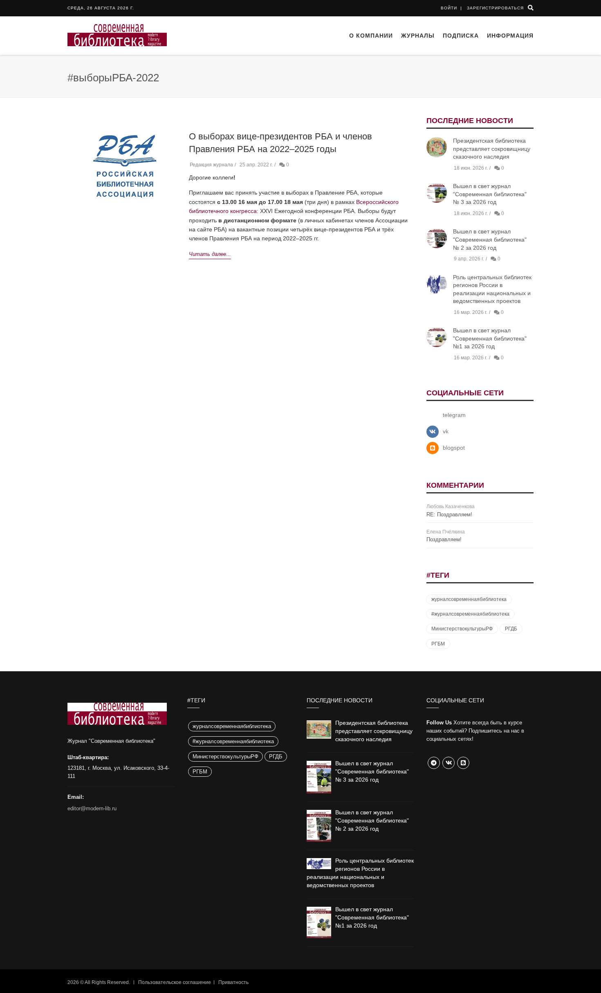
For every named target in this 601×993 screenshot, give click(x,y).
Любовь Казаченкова (450, 506)
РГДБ (511, 629)
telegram (454, 415)
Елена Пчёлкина (445, 532)
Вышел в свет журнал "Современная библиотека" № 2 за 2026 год (490, 239)
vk (446, 431)
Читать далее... (210, 254)
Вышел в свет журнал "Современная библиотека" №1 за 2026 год (490, 338)
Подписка (461, 35)
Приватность (233, 982)
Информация (510, 35)
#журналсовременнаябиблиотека (470, 614)
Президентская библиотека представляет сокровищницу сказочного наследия (491, 148)
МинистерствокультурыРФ (462, 629)
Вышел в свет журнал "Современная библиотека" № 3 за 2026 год (490, 194)
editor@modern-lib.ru (92, 808)
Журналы (418, 35)
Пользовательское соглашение (174, 982)
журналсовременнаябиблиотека (469, 599)
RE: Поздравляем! (449, 514)
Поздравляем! (444, 539)
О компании (371, 35)
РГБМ (438, 644)
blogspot (454, 447)
